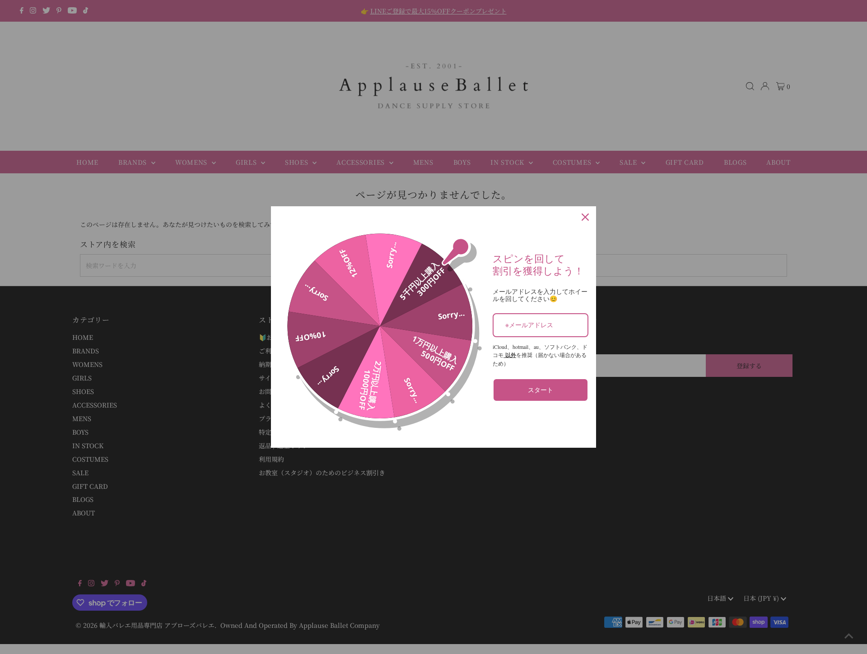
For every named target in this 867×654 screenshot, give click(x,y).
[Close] (585, 217)
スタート (540, 389)
